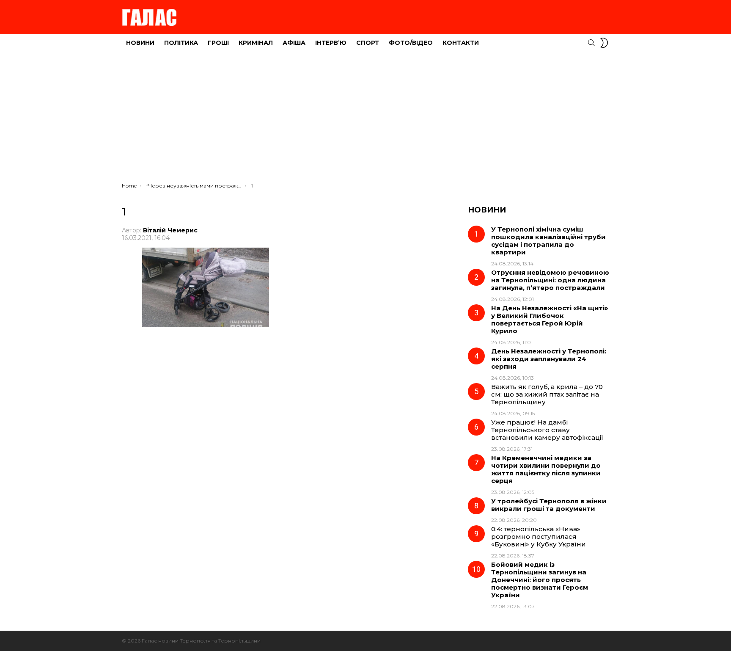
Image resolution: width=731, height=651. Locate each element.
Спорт (367, 43)
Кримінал (256, 43)
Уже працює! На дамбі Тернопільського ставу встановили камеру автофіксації (547, 429)
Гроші (218, 43)
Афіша (294, 43)
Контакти (460, 43)
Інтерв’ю (330, 43)
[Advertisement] (365, 119)
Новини (140, 43)
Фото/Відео (411, 43)
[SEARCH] (591, 43)
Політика (181, 43)
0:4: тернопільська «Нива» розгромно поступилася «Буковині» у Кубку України (538, 536)
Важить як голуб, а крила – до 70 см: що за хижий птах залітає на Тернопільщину (547, 394)
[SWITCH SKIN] (604, 42)
